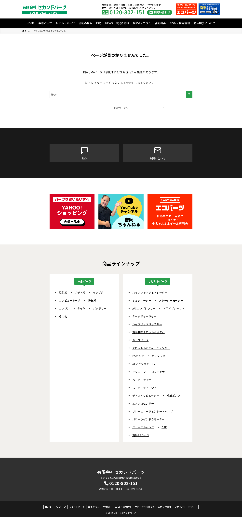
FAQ (98, 23)
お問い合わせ (164, 506)
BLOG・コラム (142, 23)
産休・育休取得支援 (145, 506)
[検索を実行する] (189, 94)
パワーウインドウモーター (148, 419)
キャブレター (159, 356)
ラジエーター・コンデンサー (149, 372)
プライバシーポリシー (186, 506)
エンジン (64, 308)
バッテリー (100, 308)
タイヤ (81, 308)
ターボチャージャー (144, 316)
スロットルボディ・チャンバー (151, 348)
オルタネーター (141, 300)
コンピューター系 (70, 300)
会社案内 (107, 506)
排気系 (92, 300)
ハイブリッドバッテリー (147, 324)
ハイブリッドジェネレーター (149, 292)
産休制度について (204, 23)
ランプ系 (98, 292)
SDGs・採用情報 (180, 23)
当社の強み (85, 23)
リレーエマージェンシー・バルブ (152, 411)
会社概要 (160, 23)
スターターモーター (171, 300)
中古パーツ (45, 23)
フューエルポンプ (143, 427)
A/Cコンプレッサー (144, 308)
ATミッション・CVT (144, 364)
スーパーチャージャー (145, 388)
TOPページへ (121, 107)
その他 (63, 316)
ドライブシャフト (174, 308)
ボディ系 (80, 292)
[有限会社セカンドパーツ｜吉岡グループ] (44, 9)
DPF (164, 427)
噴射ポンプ (173, 395)
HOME (31, 23)
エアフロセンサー (143, 403)
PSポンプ (138, 356)
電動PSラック (140, 435)
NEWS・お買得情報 (117, 23)
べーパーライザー (143, 380)
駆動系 (63, 292)
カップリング (140, 340)
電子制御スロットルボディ (148, 332)
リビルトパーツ (65, 23)
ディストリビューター (145, 395)
